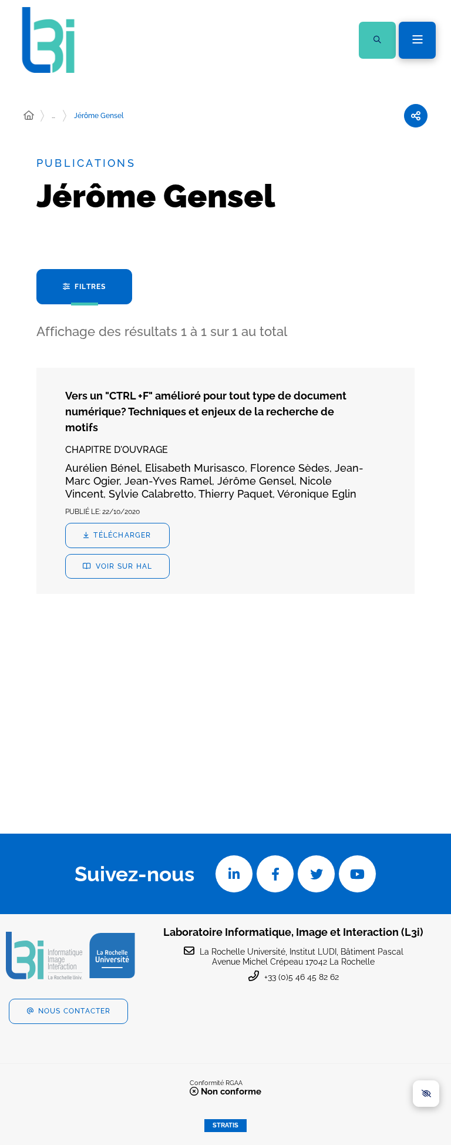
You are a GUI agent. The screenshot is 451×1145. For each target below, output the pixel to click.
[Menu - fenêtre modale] (417, 40)
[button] (377, 40)
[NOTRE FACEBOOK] (275, 874)
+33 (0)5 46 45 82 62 (301, 977)
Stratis (225, 1125)
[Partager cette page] (416, 115)
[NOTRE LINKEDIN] (234, 874)
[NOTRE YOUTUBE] (357, 874)
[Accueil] (28, 116)
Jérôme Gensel (98, 116)
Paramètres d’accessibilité (426, 1093)
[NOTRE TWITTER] (316, 874)
